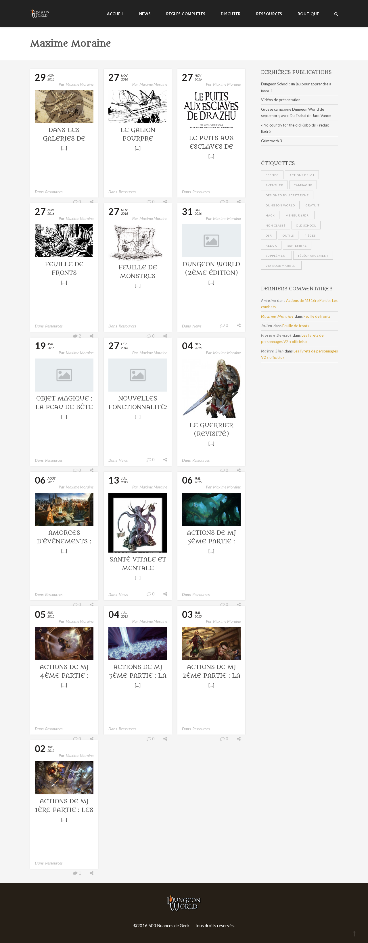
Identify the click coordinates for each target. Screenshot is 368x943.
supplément (276, 255)
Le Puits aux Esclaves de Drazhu (211, 147)
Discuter (231, 14)
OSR (269, 235)
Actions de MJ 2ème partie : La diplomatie (211, 676)
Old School (306, 225)
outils (288, 235)
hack (270, 215)
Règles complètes (186, 14)
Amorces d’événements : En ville (64, 541)
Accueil (115, 14)
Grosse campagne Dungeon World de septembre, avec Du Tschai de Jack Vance (296, 112)
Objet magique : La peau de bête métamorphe (64, 407)
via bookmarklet (281, 265)
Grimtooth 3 (271, 141)
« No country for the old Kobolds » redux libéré (295, 128)
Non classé (275, 225)
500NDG (272, 175)
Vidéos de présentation (280, 99)
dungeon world (280, 205)
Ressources (269, 14)
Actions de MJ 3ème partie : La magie (137, 676)
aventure (274, 185)
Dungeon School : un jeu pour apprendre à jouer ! (296, 87)
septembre (297, 245)
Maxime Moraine (79, 84)
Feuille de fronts (317, 316)
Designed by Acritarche (287, 195)
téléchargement (313, 255)
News (145, 14)
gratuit (312, 205)
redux (271, 245)
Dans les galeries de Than (64, 138)
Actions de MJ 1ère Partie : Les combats (64, 810)
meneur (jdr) (297, 215)
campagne (303, 185)
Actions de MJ (302, 175)
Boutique (308, 14)
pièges (310, 235)
